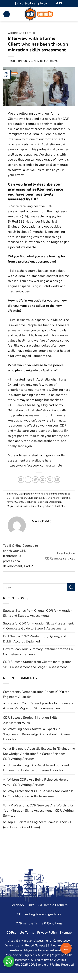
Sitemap (65, 932)
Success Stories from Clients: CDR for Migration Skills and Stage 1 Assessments (37, 613)
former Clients (15, 502)
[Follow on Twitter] (57, 3)
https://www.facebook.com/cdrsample (35, 465)
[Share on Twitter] (35, 479)
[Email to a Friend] (42, 479)
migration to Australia (52, 506)
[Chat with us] (66, 948)
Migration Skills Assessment (23, 506)
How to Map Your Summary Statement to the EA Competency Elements (38, 651)
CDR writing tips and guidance (39, 914)
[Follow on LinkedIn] (60, 3)
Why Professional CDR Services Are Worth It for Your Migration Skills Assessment (38, 793)
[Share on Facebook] (28, 479)
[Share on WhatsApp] (21, 479)
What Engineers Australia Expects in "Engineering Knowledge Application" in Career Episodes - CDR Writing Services (39, 753)
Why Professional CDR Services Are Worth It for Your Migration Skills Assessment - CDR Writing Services (38, 810)
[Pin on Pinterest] (50, 479)
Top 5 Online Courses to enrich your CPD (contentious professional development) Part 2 (20, 555)
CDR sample (34, 498)
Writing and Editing (21, 33)
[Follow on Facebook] (53, 3)
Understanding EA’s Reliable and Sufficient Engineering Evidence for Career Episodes (36, 768)
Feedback (17, 905)
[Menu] (6, 14)
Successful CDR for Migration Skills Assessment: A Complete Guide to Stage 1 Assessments (38, 626)
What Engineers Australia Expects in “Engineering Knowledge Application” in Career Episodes (37, 734)
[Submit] (71, 587)
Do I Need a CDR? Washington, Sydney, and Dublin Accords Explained (34, 639)
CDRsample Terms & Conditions (39, 923)
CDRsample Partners (52, 905)
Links (30, 905)
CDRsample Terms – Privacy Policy (31, 932)
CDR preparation (16, 498)
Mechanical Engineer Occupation (43, 502)
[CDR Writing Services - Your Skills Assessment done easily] (39, 14)
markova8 (51, 61)
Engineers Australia (59, 498)
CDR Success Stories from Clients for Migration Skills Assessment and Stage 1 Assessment (37, 664)
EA (44, 498)
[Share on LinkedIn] (57, 479)
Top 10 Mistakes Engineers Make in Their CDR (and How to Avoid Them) (39, 824)
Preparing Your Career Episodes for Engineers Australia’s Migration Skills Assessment (38, 706)
